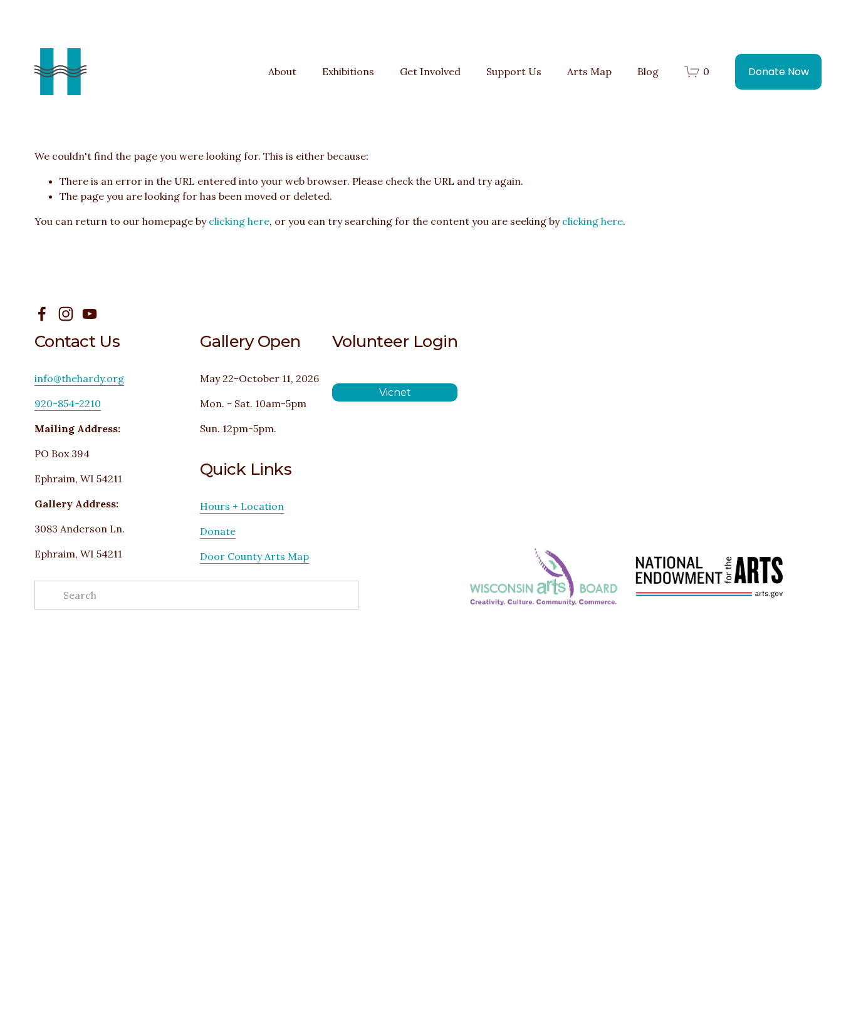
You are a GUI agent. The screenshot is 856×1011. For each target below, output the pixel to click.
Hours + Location (242, 506)
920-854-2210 (67, 403)
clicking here (239, 221)
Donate (218, 531)
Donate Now (778, 72)
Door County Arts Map (254, 556)
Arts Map (589, 71)
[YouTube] (89, 313)
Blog (648, 71)
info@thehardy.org (79, 378)
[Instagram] (65, 313)
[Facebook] (42, 313)
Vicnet (395, 392)
